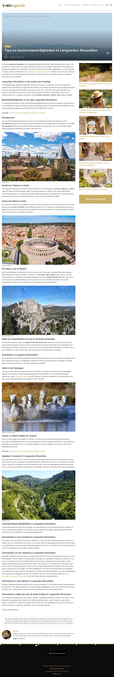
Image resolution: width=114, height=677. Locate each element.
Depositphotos (65, 671)
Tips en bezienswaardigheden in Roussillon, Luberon (27, 113)
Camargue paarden (21, 376)
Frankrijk (17, 16)
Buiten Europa (75, 5)
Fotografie (85, 5)
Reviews (93, 5)
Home (60, 5)
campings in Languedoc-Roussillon (39, 72)
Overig (100, 5)
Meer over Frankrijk (95, 199)
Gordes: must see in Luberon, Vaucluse (93, 189)
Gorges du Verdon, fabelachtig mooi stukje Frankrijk (27, 451)
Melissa (6, 57)
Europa (66, 5)
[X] (18, 639)
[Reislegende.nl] (13, 5)
